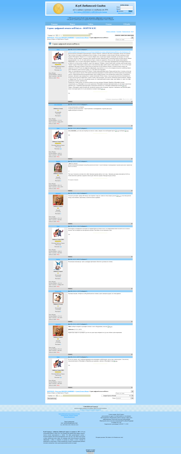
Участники (118, 31)
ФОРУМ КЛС (50, 37)
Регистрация (128, 13)
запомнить (120, 11)
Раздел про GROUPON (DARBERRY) (64, 37)
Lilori (58, 49)
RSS (132, 31)
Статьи (108, 24)
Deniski (58, 161)
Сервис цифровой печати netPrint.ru (99, 37)
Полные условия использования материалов (90, 409)
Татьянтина (58, 291)
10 (87, 357)
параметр (58, 193)
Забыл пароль (121, 13)
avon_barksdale (58, 104)
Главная (54, 24)
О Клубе (126, 24)
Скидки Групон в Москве (82, 37)
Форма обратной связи (69, 417)
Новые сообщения (111, 31)
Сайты (90, 24)
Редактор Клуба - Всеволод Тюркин (69, 415)
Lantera (58, 259)
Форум (72, 24)
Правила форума (126, 31)
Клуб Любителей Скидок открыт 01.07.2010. (69, 413)
